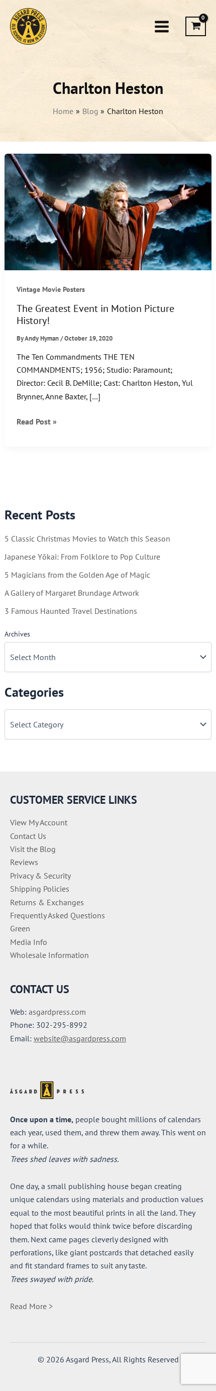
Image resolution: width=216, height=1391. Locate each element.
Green (20, 928)
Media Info (28, 942)
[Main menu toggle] (161, 26)
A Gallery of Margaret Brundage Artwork (72, 593)
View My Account (38, 822)
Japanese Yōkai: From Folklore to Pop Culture (82, 557)
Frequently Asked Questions (57, 915)
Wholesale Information (49, 955)
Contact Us (28, 836)
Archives (17, 633)
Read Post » (37, 422)
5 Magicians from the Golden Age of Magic (77, 575)
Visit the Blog (33, 849)
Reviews (24, 862)
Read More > (31, 1306)
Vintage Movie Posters (51, 289)
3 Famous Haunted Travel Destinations (71, 611)
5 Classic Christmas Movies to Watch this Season (87, 538)
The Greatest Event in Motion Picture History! (95, 315)
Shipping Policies (39, 889)
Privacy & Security (40, 876)
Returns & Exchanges (47, 902)
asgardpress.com (57, 1012)
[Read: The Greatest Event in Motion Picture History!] (108, 211)
